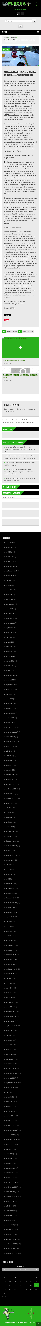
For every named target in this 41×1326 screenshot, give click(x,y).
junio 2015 (9, 1154)
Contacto (17, 9)
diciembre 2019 (11, 898)
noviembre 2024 (11, 618)
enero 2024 (10, 666)
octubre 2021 (10, 794)
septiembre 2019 (11, 912)
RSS (19, 1323)
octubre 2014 (10, 1192)
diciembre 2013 (11, 1239)
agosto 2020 (10, 860)
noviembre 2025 (11, 566)
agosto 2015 (10, 1144)
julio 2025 (9, 580)
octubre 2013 (10, 1248)
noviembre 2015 (11, 1130)
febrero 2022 (10, 775)
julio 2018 (9, 978)
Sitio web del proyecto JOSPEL (14, 304)
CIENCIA (13, 38)
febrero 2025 (10, 604)
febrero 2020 (10, 888)
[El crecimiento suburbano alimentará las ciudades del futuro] (20, 370)
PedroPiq (9, 463)
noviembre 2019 (11, 903)
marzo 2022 (10, 770)
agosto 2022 (10, 746)
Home (6, 38)
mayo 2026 (9, 547)
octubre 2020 (10, 850)
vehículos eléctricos (28, 331)
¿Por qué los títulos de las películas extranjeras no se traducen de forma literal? (19, 449)
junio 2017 (9, 1040)
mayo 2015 (9, 1158)
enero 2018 (10, 1007)
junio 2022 (9, 756)
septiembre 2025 (11, 571)
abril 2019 (9, 936)
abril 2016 (9, 1106)
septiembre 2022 (11, 741)
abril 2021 (9, 822)
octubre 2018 (10, 964)
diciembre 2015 (11, 1125)
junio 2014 (9, 1211)
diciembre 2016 (11, 1068)
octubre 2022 (10, 737)
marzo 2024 (10, 656)
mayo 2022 (9, 760)
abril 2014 (9, 1220)
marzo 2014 (10, 1225)
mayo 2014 (9, 1215)
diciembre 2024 (11, 613)
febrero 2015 (10, 1173)
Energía (6, 50)
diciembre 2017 (11, 1012)
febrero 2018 (10, 1002)
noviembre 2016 (11, 1073)
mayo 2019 (9, 931)
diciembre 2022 (11, 727)
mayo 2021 (9, 817)
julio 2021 (9, 808)
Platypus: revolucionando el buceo (14, 360)
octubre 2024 (10, 623)
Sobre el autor (24, 1323)
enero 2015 (10, 1177)
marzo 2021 (10, 827)
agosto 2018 (10, 974)
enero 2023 (10, 722)
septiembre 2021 (11, 798)
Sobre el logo (32, 1323)
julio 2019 (9, 922)
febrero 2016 (10, 1116)
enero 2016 (10, 1121)
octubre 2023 (10, 680)
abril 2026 (9, 552)
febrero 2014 (10, 1230)
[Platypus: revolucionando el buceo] (20, 347)
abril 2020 (9, 879)
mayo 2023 (9, 704)
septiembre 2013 (11, 1253)
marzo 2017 (10, 1054)
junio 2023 (9, 699)
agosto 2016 (10, 1087)
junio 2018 (9, 983)
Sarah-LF (25, 50)
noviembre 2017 (11, 1016)
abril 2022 (9, 765)
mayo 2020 (9, 874)
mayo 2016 (9, 1102)
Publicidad (23, 9)
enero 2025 (10, 609)
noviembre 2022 (11, 732)
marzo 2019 (10, 940)
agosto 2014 (10, 1201)
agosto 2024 (10, 632)
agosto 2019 (10, 917)
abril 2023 (9, 708)
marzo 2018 (10, 997)
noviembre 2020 (11, 846)
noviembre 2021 (11, 789)
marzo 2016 (10, 1111)
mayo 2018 (9, 988)
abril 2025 (9, 595)
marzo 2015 (10, 1168)
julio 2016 (9, 1092)
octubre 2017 (10, 1021)
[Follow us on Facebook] (18, 13)
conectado (22, 409)
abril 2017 (9, 1049)
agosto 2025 (10, 576)
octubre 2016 (10, 1078)
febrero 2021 (10, 831)
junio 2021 (9, 813)
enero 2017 (10, 1064)
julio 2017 (9, 1035)
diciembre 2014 (11, 1182)
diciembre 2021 (11, 784)
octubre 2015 (10, 1135)
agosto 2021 (10, 803)
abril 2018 (9, 993)
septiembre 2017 (11, 1026)
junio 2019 (9, 926)
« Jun (4, 1296)
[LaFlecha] (20, 4)
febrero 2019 (10, 945)
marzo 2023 (10, 713)
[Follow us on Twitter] (22, 13)
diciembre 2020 (11, 841)
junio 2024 (9, 642)
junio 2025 (9, 585)
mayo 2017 (9, 1045)
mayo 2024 (9, 647)
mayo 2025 (9, 590)
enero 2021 (10, 836)
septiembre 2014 (11, 1196)
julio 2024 (9, 637)
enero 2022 (10, 779)
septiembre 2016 (11, 1083)
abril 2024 (9, 651)
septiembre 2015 (11, 1139)
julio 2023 (9, 694)
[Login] (20, 26)
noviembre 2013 (11, 1244)
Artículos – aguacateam (14, 469)
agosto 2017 (10, 1031)
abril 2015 (9, 1163)
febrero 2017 (10, 1059)
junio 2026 (9, 542)
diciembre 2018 (11, 955)
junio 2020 (9, 869)
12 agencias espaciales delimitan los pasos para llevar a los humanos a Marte (19, 471)
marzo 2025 (10, 599)
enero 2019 (10, 950)
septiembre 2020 (11, 855)
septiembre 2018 (11, 969)
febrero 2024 (10, 661)
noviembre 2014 (11, 1187)
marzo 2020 (10, 884)
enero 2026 (10, 557)
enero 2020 (10, 893)
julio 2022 (9, 751)
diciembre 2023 (11, 670)
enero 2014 (10, 1234)
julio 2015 (9, 1149)
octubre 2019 (10, 907)
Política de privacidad (11, 1323)
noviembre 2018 (11, 959)
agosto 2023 (10, 689)
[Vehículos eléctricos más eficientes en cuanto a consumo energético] (20, 56)
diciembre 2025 (11, 561)
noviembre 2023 (11, 675)
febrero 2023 (10, 718)
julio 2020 (9, 865)
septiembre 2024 (11, 628)
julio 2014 (9, 1206)
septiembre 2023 (11, 685)
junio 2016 (9, 1097)
